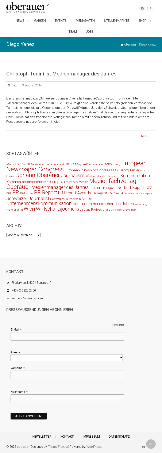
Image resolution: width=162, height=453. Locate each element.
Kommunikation (135, 175)
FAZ (116, 170)
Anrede (15, 352)
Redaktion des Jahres (129, 193)
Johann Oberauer (38, 175)
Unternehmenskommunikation (39, 203)
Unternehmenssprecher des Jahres (103, 204)
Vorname (18, 368)
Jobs (90, 32)
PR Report (45, 193)
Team (72, 32)
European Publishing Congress (88, 170)
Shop (142, 21)
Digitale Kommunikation (90, 164)
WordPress (94, 446)
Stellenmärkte (116, 21)
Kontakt (67, 436)
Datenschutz (119, 436)
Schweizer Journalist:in (65, 199)
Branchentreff (21, 164)
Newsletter (41, 436)
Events (61, 21)
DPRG (108, 164)
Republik (149, 193)
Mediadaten (85, 21)
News (20, 21)
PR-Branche (26, 193)
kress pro (55, 181)
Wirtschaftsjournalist (58, 209)
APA (8, 164)
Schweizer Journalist (27, 198)
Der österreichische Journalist (47, 164)
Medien (83, 182)
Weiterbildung (14, 209)
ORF (8, 193)
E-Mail (16, 330)
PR (15, 192)
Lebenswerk (71, 182)
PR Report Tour (103, 193)
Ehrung (116, 164)
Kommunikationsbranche (26, 182)
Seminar (88, 199)
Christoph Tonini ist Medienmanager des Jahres (61, 74)
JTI (118, 176)
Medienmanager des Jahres (60, 187)
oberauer (23, 446)
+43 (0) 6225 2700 (24, 290)
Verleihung (141, 204)
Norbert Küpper (131, 187)
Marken (40, 21)
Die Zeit (70, 164)
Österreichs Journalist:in (123, 209)
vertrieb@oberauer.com (27, 298)
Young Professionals (96, 209)
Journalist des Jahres (102, 176)
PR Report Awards (74, 193)
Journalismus (75, 175)
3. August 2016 (32, 85)
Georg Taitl (127, 170)
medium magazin (102, 188)
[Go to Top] (151, 444)
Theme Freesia (58, 446)
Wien (29, 209)
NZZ (149, 188)
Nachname (19, 392)
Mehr (145, 136)
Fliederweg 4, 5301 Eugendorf (31, 282)
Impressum (91, 436)
